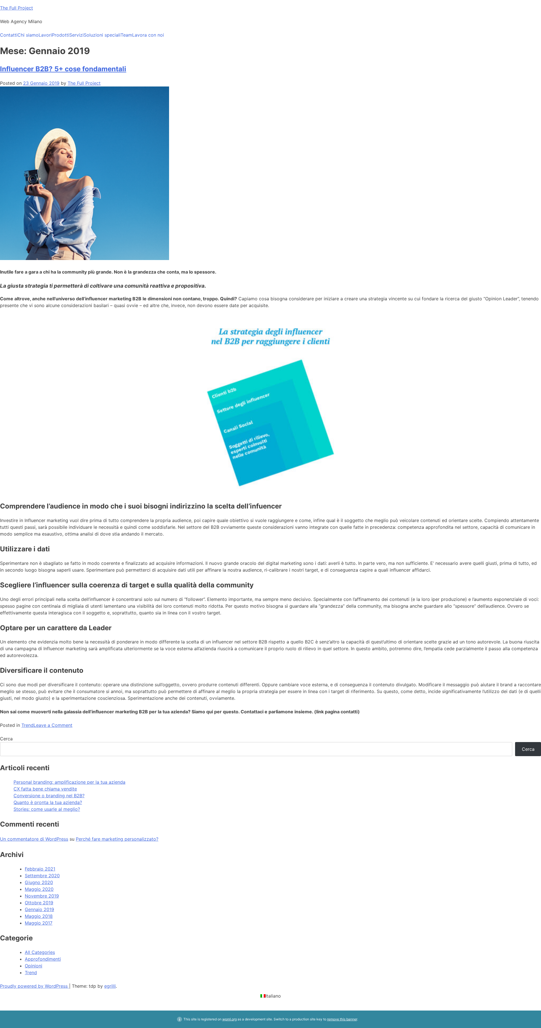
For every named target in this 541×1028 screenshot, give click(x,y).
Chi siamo (28, 35)
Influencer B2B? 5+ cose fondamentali (63, 69)
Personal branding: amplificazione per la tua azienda (69, 782)
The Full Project (16, 8)
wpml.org (229, 1019)
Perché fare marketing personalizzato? (117, 839)
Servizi (76, 35)
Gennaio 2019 (39, 909)
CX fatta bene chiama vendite (45, 789)
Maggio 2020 (39, 889)
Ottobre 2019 (39, 902)
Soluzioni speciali (102, 35)
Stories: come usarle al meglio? (47, 809)
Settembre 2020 (42, 875)
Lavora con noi (148, 35)
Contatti (8, 35)
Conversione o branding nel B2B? (49, 795)
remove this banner (342, 1019)
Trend (27, 725)
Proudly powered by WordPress (34, 986)
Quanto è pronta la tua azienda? (48, 802)
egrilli (110, 986)
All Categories (40, 952)
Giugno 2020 (39, 882)
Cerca (6, 738)
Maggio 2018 (39, 916)
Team (126, 35)
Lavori (45, 35)
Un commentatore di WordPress (34, 839)
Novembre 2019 (42, 896)
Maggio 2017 (38, 923)
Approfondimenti (43, 959)
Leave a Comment (53, 725)
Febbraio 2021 (40, 869)
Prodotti (60, 35)
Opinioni (33, 966)
